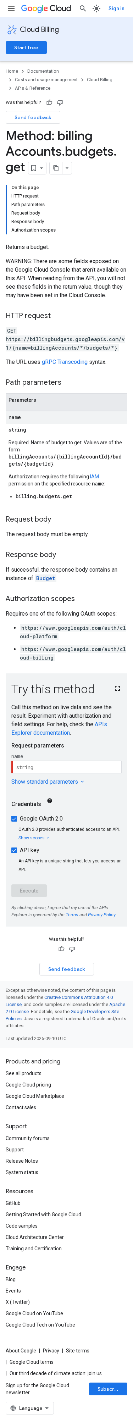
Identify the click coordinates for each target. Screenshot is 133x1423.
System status (22, 1172)
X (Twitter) (18, 1302)
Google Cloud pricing (28, 1085)
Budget (45, 578)
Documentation (43, 71)
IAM (94, 476)
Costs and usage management (46, 79)
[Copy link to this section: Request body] (58, 520)
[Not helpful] (60, 102)
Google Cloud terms (32, 1362)
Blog (11, 1279)
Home (12, 71)
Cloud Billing (39, 29)
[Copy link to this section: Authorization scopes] (82, 599)
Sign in (116, 8)
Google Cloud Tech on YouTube (40, 1325)
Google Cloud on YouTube (34, 1313)
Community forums (28, 1138)
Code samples (22, 1226)
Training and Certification (34, 1248)
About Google (21, 1350)
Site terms (77, 1350)
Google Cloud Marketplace (35, 1096)
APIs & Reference (32, 88)
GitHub (13, 1203)
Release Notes (22, 1161)
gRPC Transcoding (65, 361)
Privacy (51, 1350)
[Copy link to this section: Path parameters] (68, 383)
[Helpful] (49, 102)
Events (13, 1291)
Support (15, 1149)
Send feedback (33, 117)
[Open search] (83, 8)
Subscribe (110, 1389)
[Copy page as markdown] (56, 168)
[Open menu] (11, 8)
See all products (23, 1073)
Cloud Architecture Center (35, 1237)
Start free (26, 47)
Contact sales (21, 1107)
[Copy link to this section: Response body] (63, 555)
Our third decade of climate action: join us (56, 1373)
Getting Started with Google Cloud (43, 1214)
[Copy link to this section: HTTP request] (58, 316)
